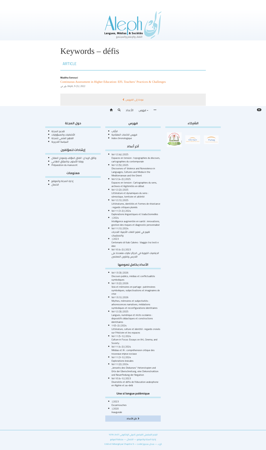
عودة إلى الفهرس (134, 99)
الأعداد (129, 110)
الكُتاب (114, 131)
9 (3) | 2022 (79, 86)
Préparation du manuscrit (64, 165)
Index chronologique (121, 138)
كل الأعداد (132, 418)
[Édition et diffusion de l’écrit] (192, 139)
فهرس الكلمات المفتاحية (124, 134)
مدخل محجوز (148, 444)
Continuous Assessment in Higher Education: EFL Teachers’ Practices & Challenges (113, 81)
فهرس (143, 110)
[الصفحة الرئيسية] (111, 110)
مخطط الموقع (116, 439)
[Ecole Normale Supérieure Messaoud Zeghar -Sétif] (174, 139)
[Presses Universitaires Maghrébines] (211, 139)
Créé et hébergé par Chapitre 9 (119, 444)
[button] (119, 110)
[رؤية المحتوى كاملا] (155, 110)
